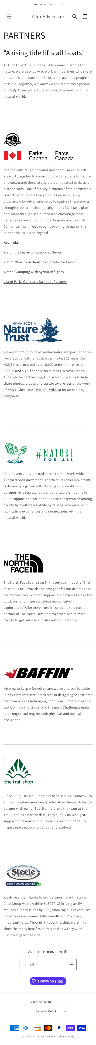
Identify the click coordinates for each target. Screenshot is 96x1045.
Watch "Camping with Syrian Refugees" (34, 272)
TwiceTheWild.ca (48, 389)
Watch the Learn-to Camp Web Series (32, 252)
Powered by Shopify (63, 1036)
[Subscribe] (71, 964)
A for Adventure (40, 1036)
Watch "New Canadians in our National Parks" (39, 262)
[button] (9, 16)
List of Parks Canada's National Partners (35, 281)
